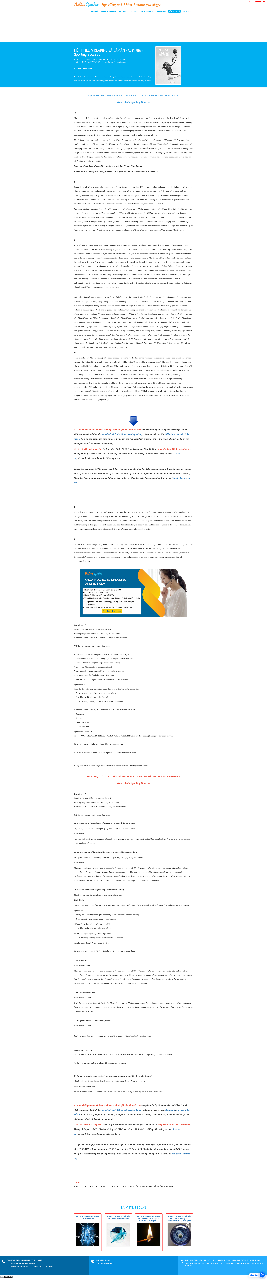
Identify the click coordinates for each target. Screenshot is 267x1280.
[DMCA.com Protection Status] (6, 1276)
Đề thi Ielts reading (118, 59)
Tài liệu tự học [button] (146, 11)
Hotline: (257, 2)
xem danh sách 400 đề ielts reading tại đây (122, 434)
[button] (87, 1218)
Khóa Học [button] (122, 11)
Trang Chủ (94, 11)
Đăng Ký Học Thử (174, 11)
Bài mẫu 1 (170, 434)
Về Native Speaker (108, 11)
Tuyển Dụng (187, 11)
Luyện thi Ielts (103, 59)
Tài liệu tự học (90, 59)
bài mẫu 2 (181, 434)
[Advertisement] (62, 27)
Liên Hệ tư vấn (161, 11)
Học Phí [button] (133, 11)
